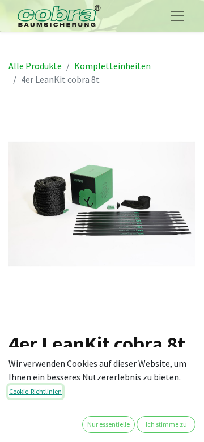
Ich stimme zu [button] (166, 424)
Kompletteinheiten (112, 65)
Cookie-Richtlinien (35, 391)
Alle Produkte (35, 65)
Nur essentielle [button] (108, 424)
